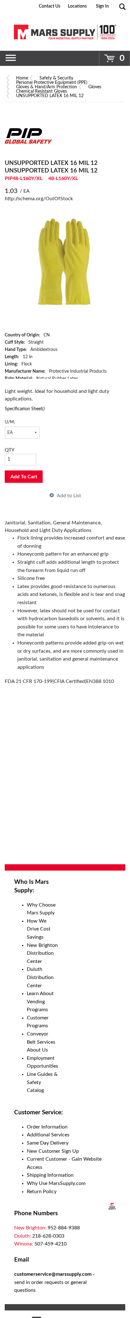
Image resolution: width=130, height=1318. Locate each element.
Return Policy (41, 1191)
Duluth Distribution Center (40, 977)
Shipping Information (50, 1175)
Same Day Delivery (47, 1143)
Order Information (47, 1126)
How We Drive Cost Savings (38, 929)
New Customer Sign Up (53, 1151)
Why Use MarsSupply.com (56, 1183)
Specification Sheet (25, 408)
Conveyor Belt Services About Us (41, 1042)
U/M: (10, 422)
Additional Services (48, 1134)
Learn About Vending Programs (40, 1001)
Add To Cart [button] (23, 476)
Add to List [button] (69, 495)
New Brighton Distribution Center (42, 953)
